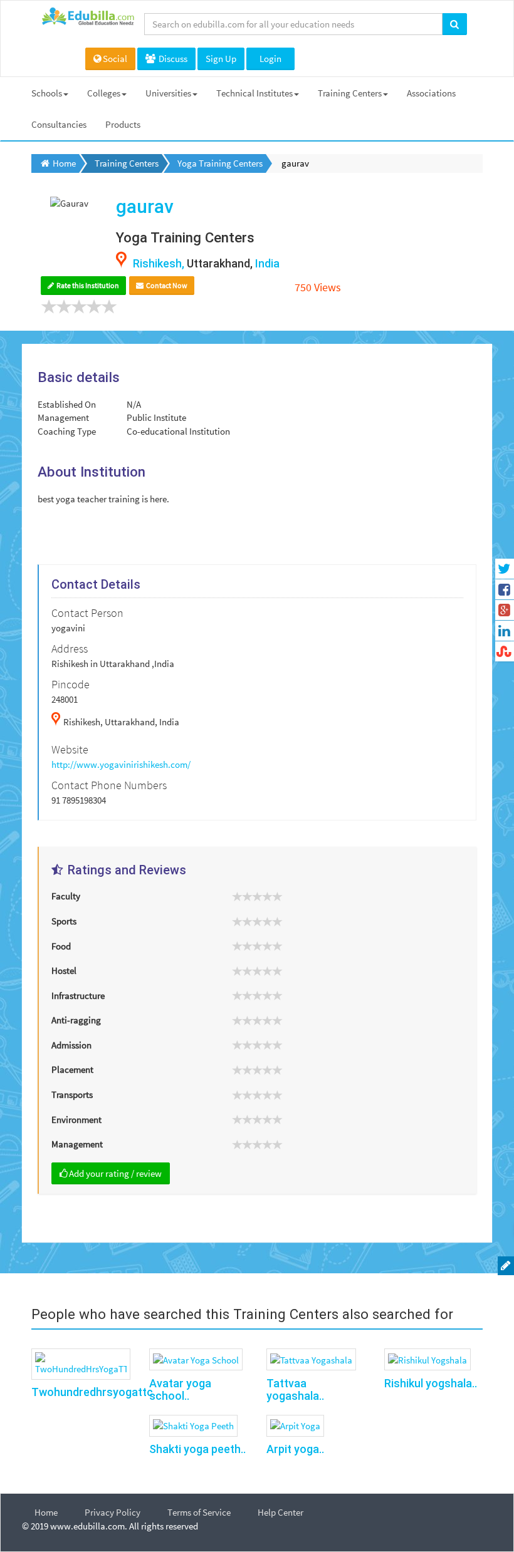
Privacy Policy (112, 1512)
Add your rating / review (115, 1173)
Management (77, 1144)
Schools (46, 93)
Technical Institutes (254, 93)
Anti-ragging (76, 1020)
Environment (76, 1119)
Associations (431, 93)
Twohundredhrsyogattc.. (94, 1392)
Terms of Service (199, 1512)
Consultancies (59, 124)
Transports (72, 1094)
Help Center (280, 1512)
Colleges (103, 93)
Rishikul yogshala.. (430, 1383)
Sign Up (221, 59)
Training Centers (350, 93)
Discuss (172, 59)
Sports (63, 921)
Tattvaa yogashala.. (295, 1389)
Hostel (63, 970)
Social (115, 59)
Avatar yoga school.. (180, 1389)
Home (46, 1512)
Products (122, 124)
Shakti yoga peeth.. (197, 1449)
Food (61, 946)
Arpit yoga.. (295, 1449)
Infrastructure (78, 995)
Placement (72, 1069)
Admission (71, 1045)
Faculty (65, 896)
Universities (168, 93)
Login (270, 59)
